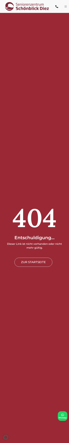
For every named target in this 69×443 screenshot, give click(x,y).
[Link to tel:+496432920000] (56, 6)
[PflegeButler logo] (28, 1)
